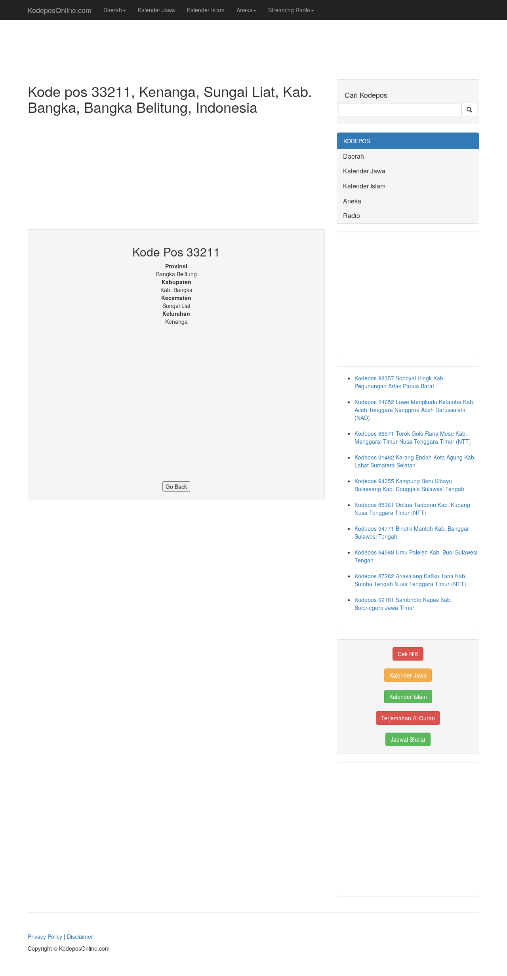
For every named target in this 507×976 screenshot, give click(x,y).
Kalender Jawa (156, 10)
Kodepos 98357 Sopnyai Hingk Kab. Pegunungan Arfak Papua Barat (400, 382)
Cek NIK (408, 654)
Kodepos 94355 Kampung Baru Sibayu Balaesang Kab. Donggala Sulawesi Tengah (409, 485)
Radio (351, 215)
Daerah (112, 10)
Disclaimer (80, 936)
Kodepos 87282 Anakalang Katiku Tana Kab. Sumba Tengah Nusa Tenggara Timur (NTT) (411, 580)
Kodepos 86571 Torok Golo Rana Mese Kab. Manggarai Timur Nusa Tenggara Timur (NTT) (413, 437)
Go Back (176, 486)
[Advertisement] (176, 173)
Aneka (244, 10)
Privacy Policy (45, 936)
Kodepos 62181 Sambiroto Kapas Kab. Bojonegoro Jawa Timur (403, 603)
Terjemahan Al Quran (408, 718)
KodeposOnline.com (59, 10)
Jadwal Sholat (408, 739)
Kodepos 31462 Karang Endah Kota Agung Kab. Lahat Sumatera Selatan (415, 461)
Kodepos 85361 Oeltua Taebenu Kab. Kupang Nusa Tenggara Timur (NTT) (412, 508)
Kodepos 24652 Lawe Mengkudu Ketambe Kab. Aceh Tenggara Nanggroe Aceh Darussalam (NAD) (415, 410)
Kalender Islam (206, 10)
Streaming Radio (289, 10)
